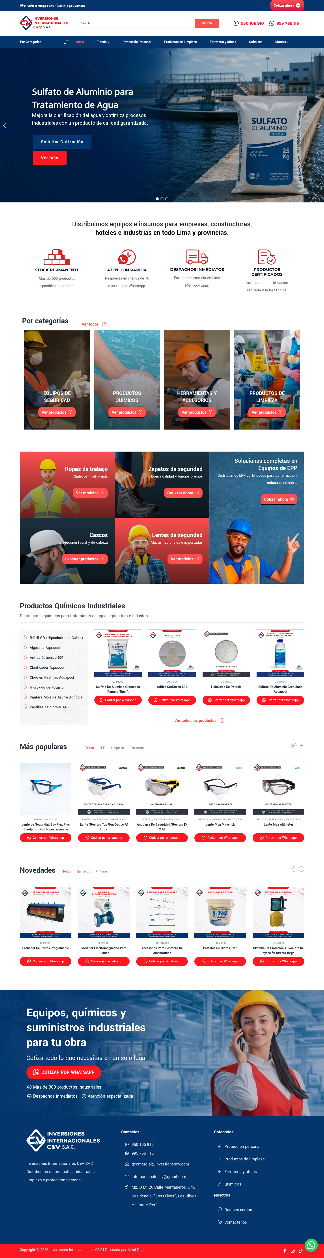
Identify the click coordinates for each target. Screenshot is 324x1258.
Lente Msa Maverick (220, 824)
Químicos (117, 682)
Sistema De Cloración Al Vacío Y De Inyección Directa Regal (278, 950)
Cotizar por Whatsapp (120, 700)
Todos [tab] (89, 748)
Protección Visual (45, 819)
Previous (293, 745)
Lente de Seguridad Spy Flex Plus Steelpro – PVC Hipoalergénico (46, 827)
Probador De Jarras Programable (45, 948)
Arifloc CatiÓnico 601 (172, 687)
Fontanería (162, 943)
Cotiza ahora (284, 5)
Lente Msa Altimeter (278, 824)
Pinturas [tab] (102, 871)
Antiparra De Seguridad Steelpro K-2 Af (162, 827)
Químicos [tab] (83, 871)
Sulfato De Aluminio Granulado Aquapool (280, 689)
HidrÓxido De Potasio (226, 687)
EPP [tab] (102, 748)
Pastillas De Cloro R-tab (220, 948)
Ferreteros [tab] (137, 748)
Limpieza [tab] (117, 748)
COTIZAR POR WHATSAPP (68, 1072)
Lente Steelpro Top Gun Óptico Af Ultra (104, 827)
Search (207, 23)
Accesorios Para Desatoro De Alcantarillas (162, 950)
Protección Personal (95, 819)
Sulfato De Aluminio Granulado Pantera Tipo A (118, 689)
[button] (4, 125)
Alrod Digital (137, 1249)
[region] (162, 125)
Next (301, 745)
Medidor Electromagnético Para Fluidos (104, 950)
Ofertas (147, 819)
